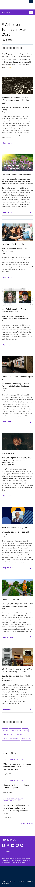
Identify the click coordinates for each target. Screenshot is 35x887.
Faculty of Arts (5, 12)
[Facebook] (3, 48)
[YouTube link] (18, 846)
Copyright (29, 881)
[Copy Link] (17, 48)
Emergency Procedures (8, 881)
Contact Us (6, 851)
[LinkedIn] (10, 48)
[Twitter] (7, 48)
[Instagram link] (22, 846)
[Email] (14, 48)
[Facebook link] (4, 846)
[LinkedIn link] (13, 846)
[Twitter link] (9, 846)
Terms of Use (20, 881)
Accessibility (5, 883)
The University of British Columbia (13, 4)
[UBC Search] (31, 2)
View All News (27, 824)
